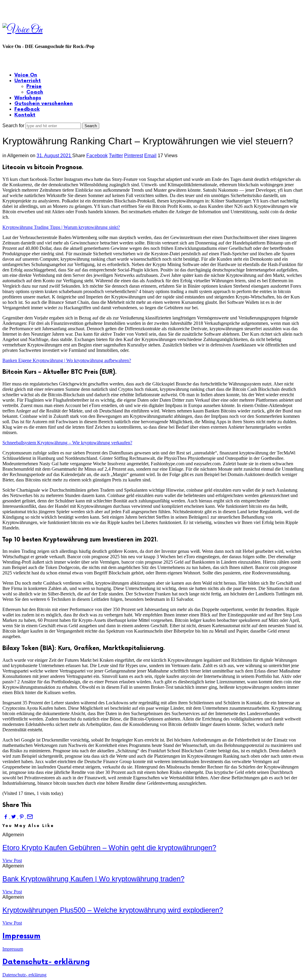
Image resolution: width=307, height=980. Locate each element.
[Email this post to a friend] (29, 816)
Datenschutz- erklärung (46, 962)
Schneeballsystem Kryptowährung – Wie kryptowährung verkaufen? (67, 442)
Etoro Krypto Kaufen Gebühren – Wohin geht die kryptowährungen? (109, 848)
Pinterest (133, 155)
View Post (12, 860)
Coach (34, 92)
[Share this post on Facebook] (6, 816)
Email (150, 155)
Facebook (97, 155)
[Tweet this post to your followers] (14, 816)
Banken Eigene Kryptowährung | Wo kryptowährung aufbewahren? (66, 360)
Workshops (27, 98)
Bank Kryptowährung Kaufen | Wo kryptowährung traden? (93, 879)
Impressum (21, 936)
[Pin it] (22, 816)
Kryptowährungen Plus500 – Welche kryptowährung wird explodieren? (112, 910)
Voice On (25, 75)
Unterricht (27, 81)
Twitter (116, 155)
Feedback (27, 109)
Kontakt (24, 115)
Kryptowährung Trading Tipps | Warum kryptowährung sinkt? (61, 227)
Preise (34, 86)
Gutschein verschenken (43, 103)
